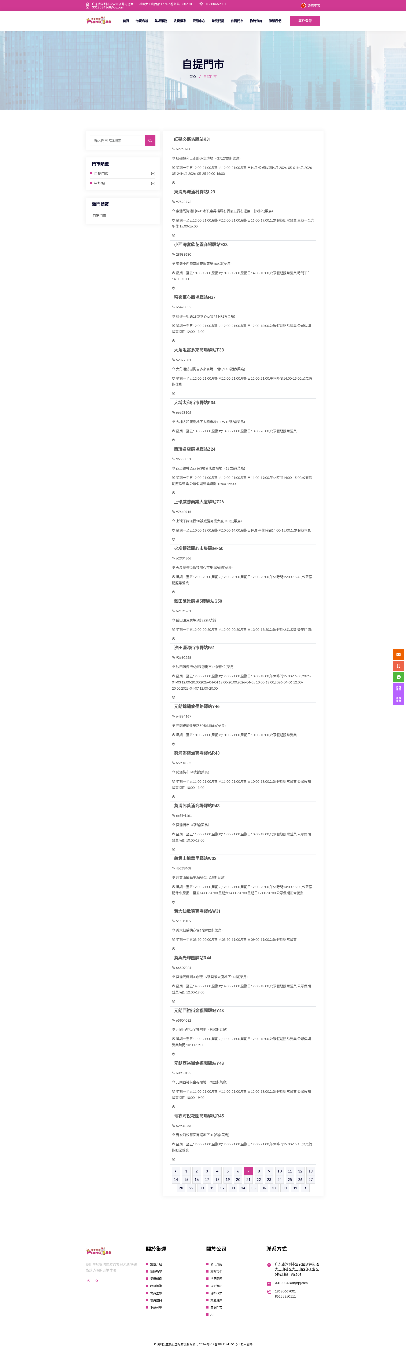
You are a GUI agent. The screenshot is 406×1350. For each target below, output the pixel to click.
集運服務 (161, 21)
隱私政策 (216, 1293)
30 (202, 1188)
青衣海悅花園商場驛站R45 (199, 1116)
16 (197, 1179)
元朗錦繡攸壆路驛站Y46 (196, 706)
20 (238, 1179)
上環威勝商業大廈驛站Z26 (199, 501)
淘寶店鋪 (142, 21)
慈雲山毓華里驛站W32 (195, 858)
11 (290, 1171)
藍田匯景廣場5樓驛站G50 (198, 601)
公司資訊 (216, 1286)
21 (248, 1179)
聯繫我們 (275, 21)
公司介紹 (216, 1264)
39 (295, 1188)
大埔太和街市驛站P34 (194, 402)
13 (311, 1171)
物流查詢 (256, 21)
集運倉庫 (216, 1300)
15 (186, 1179)
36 (264, 1188)
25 (290, 1179)
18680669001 (216, 4)
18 (217, 1179)
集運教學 (156, 1271)
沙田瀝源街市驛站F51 (194, 647)
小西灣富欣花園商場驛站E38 (201, 244)
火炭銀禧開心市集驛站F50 (198, 548)
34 (243, 1188)
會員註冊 (156, 1300)
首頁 (126, 21)
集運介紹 (156, 1264)
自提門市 (237, 21)
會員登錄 (156, 1293)
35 (253, 1188)
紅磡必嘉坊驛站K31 (192, 139)
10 (279, 1171)
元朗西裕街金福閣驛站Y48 (199, 1010)
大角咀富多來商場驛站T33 (199, 350)
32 (222, 1188)
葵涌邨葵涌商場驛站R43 (196, 753)
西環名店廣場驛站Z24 (194, 449)
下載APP (156, 1307)
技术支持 (246, 1344)
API (212, 1314)
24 (279, 1179)
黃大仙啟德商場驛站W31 (197, 911)
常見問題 (218, 21)
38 (285, 1188)
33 (233, 1188)
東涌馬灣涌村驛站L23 (194, 191)
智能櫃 (99, 183)
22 (259, 1179)
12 (300, 1171)
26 (300, 1179)
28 (181, 1188)
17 (207, 1179)
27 (311, 1179)
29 (191, 1188)
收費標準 (180, 21)
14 (176, 1179)
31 (212, 1188)
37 (274, 1188)
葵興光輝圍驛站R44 (192, 957)
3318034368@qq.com (107, 7)
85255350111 (285, 1296)
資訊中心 (199, 21)
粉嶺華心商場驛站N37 (194, 297)
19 (228, 1179)
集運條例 (156, 1278)
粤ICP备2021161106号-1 (223, 1344)
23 (269, 1179)
